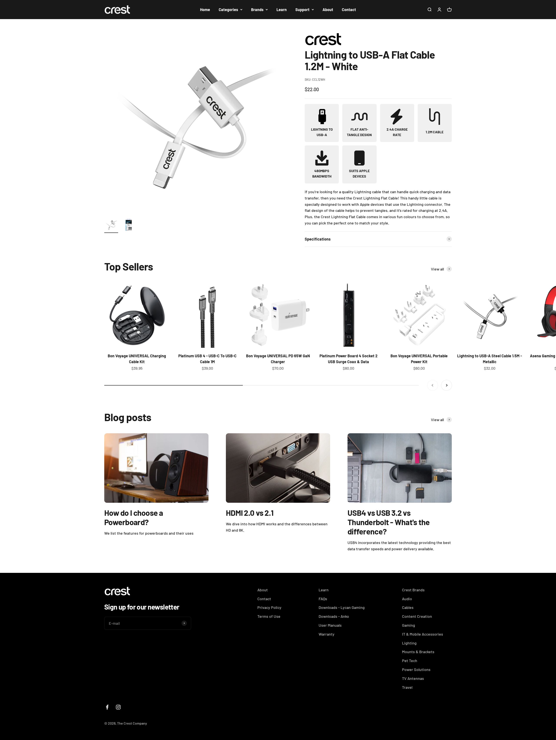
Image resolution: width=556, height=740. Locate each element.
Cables (408, 607)
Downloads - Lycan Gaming (342, 607)
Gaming (408, 625)
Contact (349, 9)
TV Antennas (413, 678)
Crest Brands (413, 589)
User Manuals (330, 625)
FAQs (323, 598)
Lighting (409, 643)
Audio (407, 598)
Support (302, 9)
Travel (407, 687)
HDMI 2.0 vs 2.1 (249, 512)
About (328, 9)
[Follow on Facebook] (107, 707)
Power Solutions (416, 669)
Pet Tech (409, 660)
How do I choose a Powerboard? (133, 517)
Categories (228, 9)
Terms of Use (268, 616)
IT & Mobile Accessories (422, 634)
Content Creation (417, 616)
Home (205, 9)
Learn (281, 9)
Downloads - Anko (334, 616)
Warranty (326, 634)
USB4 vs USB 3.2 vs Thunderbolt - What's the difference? (389, 522)
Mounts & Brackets (418, 651)
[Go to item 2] (129, 225)
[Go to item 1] (111, 225)
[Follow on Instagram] (118, 707)
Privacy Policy (269, 607)
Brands (257, 9)
